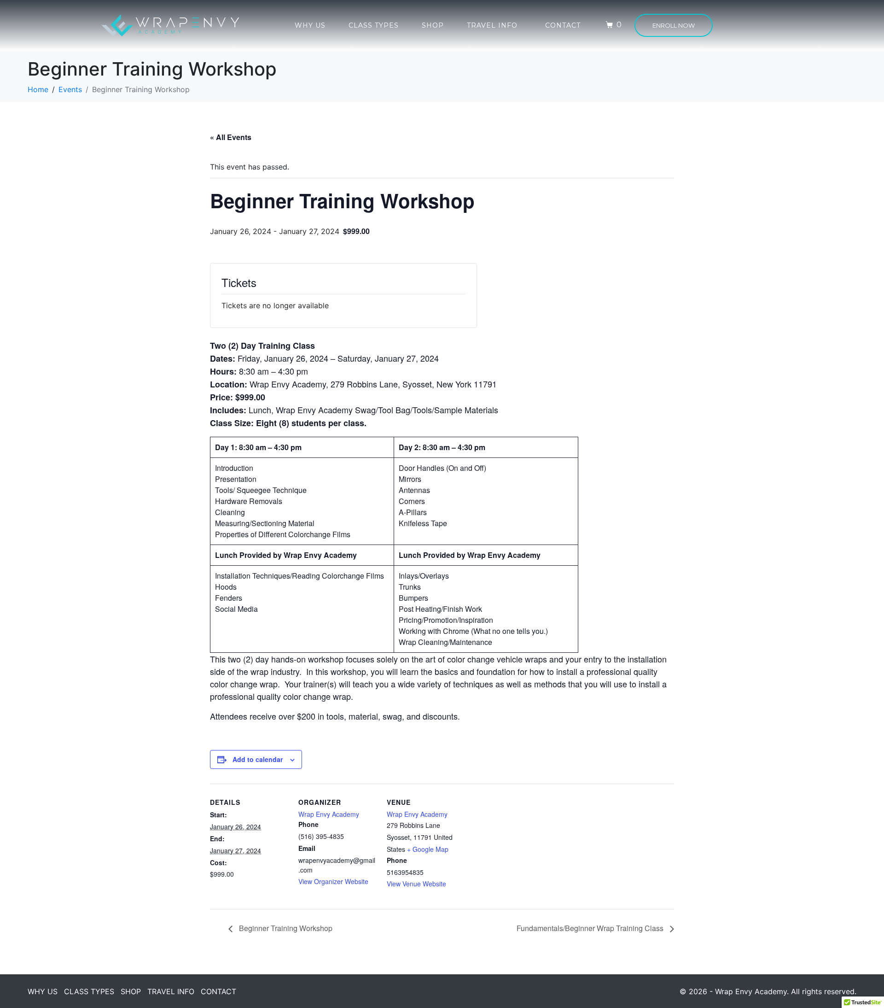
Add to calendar (258, 759)
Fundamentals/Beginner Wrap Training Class (591, 928)
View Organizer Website (333, 881)
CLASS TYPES (374, 25)
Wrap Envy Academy (328, 814)
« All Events (230, 137)
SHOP (433, 25)
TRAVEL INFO (492, 25)
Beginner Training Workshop (284, 928)
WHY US (310, 25)
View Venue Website (416, 883)
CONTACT (563, 25)
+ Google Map (427, 849)
